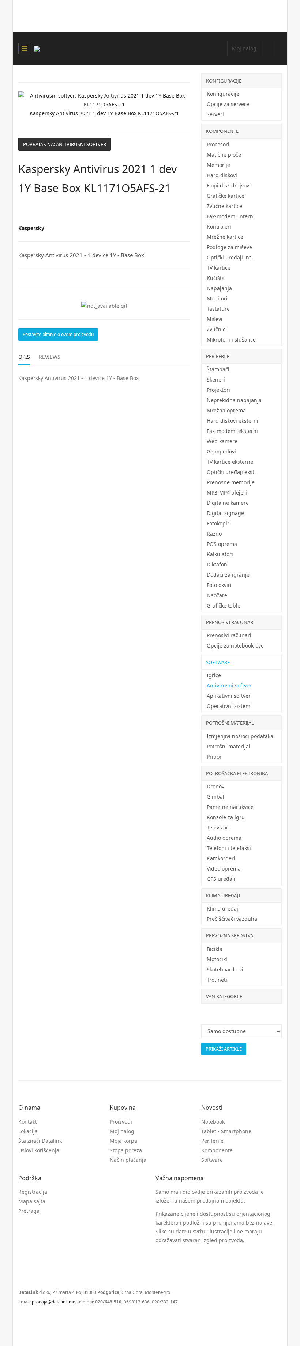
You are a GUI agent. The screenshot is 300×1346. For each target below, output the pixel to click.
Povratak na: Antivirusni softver (64, 144)
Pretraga (29, 1210)
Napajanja (219, 288)
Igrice (214, 675)
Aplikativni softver (229, 695)
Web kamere (222, 441)
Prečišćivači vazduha (232, 918)
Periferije (217, 356)
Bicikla (214, 948)
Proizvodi (121, 1121)
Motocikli (218, 959)
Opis (24, 356)
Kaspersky (31, 228)
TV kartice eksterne (230, 461)
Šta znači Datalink (40, 1140)
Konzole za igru (226, 817)
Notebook (213, 1121)
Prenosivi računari (230, 622)
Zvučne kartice (224, 206)
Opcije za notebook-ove (235, 645)
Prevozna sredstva (229, 935)
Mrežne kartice (225, 236)
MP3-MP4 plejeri (227, 492)
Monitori (217, 298)
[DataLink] (47, 49)
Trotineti (217, 979)
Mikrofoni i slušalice (231, 339)
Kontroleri (219, 226)
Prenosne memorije (231, 482)
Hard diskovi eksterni (232, 420)
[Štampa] (180, 211)
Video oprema (224, 868)
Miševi (214, 318)
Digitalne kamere (228, 502)
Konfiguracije (223, 80)
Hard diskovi (222, 175)
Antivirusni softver (229, 685)
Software (218, 662)
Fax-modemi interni (231, 216)
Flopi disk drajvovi (229, 185)
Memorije (218, 164)
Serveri (215, 114)
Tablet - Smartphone (226, 1131)
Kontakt (27, 1121)
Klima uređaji (223, 895)
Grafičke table (223, 605)
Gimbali (216, 796)
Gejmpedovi (221, 451)
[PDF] (172, 211)
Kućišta (216, 277)
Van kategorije (224, 996)
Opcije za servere (228, 104)
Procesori (218, 144)
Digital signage (225, 513)
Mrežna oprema (226, 410)
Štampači (218, 369)
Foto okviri (219, 584)
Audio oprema (224, 837)
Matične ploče (224, 154)
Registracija (32, 1191)
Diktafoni (218, 564)
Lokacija (28, 1131)
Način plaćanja (128, 1159)
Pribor (214, 756)
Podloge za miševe (229, 247)
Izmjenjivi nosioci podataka (240, 736)
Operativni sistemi (229, 706)
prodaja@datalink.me (53, 1302)
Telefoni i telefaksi (229, 848)
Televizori (218, 827)
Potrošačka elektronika (237, 773)
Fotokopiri (219, 523)
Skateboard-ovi (225, 969)
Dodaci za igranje (228, 574)
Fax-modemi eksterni (232, 430)
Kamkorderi (221, 858)
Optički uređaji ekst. (231, 471)
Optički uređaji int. (229, 257)
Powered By (51, 1319)
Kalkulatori (220, 554)
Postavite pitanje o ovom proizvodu (58, 334)
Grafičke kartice (225, 195)
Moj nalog (122, 1131)
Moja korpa (123, 1140)
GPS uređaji (221, 878)
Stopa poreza (126, 1150)
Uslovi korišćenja (38, 1150)
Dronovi (216, 786)
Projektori (218, 389)
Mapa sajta (31, 1201)
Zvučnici (217, 329)
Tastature (218, 308)
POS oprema (222, 543)
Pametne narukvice (230, 806)
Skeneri (216, 379)
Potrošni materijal (230, 722)
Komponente (222, 131)
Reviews (49, 356)
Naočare (217, 595)
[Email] (187, 211)
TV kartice (218, 267)
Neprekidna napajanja (234, 400)
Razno (214, 533)
